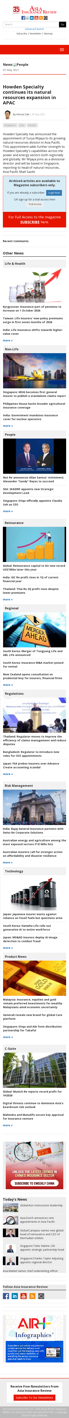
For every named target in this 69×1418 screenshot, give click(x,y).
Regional (12, 608)
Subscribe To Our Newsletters (34, 1397)
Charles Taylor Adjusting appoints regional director (41, 1260)
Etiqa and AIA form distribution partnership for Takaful (32, 1028)
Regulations (14, 694)
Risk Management (19, 786)
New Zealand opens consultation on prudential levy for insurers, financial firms (32, 676)
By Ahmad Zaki (21, 114)
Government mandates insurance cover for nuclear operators (30, 417)
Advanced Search (34, 29)
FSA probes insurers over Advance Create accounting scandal (31, 765)
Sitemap (48, 33)
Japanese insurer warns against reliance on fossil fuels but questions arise (32, 916)
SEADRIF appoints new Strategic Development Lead (28, 491)
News (7, 64)
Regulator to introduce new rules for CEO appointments (31, 753)
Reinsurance (14, 523)
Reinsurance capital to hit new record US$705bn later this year (34, 567)
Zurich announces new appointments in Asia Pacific (37, 1219)
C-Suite (10, 1049)
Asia (22, 125)
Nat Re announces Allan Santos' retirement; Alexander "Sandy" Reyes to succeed (33, 479)
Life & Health (15, 264)
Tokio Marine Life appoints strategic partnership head (42, 1247)
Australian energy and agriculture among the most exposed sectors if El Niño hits (34, 842)
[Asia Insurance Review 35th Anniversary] (34, 9)
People (22, 64)
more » (8, 340)
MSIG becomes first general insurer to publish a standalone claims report (34, 394)
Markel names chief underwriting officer (30, 1271)
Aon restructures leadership (41, 1205)
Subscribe (21, 33)
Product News (15, 957)
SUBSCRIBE (30, 222)
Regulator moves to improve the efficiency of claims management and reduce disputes (34, 740)
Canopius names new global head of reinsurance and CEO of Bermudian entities (41, 1234)
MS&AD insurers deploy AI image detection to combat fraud (30, 939)
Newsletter (35, 33)
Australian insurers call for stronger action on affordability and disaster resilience (32, 854)
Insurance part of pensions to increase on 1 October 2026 (32, 308)
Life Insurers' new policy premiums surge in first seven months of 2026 (33, 320)
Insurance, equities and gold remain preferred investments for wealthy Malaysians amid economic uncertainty (32, 1003)
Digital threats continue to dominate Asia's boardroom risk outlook (33, 1105)
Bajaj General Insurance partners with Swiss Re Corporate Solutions (33, 830)
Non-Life (12, 349)
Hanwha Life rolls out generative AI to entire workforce (27, 927)
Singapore (10, 125)
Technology (14, 871)
